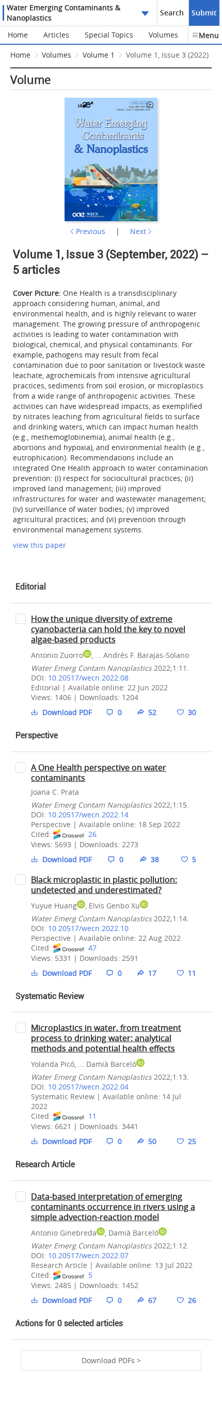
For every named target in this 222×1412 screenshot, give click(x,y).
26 (92, 834)
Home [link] (20, 55)
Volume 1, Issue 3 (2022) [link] (167, 55)
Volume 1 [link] (99, 55)
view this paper (39, 545)
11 (92, 1116)
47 (92, 948)
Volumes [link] (56, 55)
